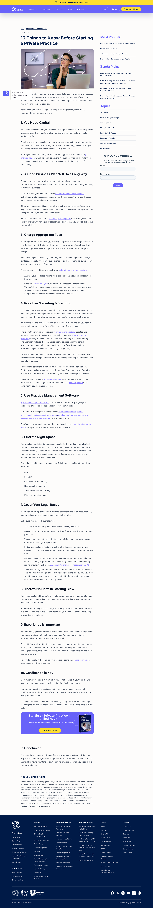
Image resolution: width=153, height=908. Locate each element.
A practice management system (35, 402)
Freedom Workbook (63, 862)
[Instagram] (123, 893)
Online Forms (38, 844)
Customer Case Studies (64, 839)
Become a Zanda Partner (109, 862)
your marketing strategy (64, 332)
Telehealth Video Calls (41, 840)
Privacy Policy (124, 903)
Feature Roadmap (129, 845)
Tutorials (126, 834)
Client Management (40, 848)
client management (67, 412)
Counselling (16, 841)
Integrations (38, 872)
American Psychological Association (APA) (69, 565)
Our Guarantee (106, 841)
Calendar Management (42, 830)
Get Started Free (131, 9)
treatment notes (44, 418)
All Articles (104, 112)
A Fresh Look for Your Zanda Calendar (113, 54)
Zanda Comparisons (63, 852)
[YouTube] (128, 893)
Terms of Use (136, 903)
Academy (126, 838)
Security (59, 9)
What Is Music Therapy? (108, 49)
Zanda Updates (105, 123)
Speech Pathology (18, 848)
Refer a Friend (105, 834)
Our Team (104, 830)
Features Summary (40, 826)
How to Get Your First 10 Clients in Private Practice (118, 44)
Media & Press (106, 852)
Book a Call (127, 841)
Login (114, 9)
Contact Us (127, 826)
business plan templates (60, 218)
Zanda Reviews (106, 838)
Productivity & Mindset (108, 133)
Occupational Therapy (19, 852)
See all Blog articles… (86, 860)
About (103, 826)
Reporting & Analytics (107, 138)
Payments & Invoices (41, 865)
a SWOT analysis (40, 284)
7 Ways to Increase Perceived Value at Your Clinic (87, 847)
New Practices (17, 872)
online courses (80, 660)
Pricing (69, 9)
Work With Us (105, 866)
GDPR (103, 849)
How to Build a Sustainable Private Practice (115, 59)
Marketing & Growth (107, 128)
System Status (128, 849)
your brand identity (52, 379)
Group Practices (17, 880)
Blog (22, 28)
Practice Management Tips (36, 28)
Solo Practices (17, 876)
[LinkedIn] (134, 893)
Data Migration (106, 845)
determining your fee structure (73, 270)
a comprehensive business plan (69, 194)
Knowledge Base (128, 830)
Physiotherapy (17, 844)
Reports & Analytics (40, 869)
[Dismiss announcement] (150, 2)
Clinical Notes (38, 855)
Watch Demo (127, 852)
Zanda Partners (61, 843)
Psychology (16, 837)
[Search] (105, 9)
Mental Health (16, 862)
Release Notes (105, 148)
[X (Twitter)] (117, 893)
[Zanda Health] (17, 9)
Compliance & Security (108, 143)
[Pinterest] (139, 893)
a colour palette (76, 382)
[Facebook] (112, 893)
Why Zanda (80, 9)
